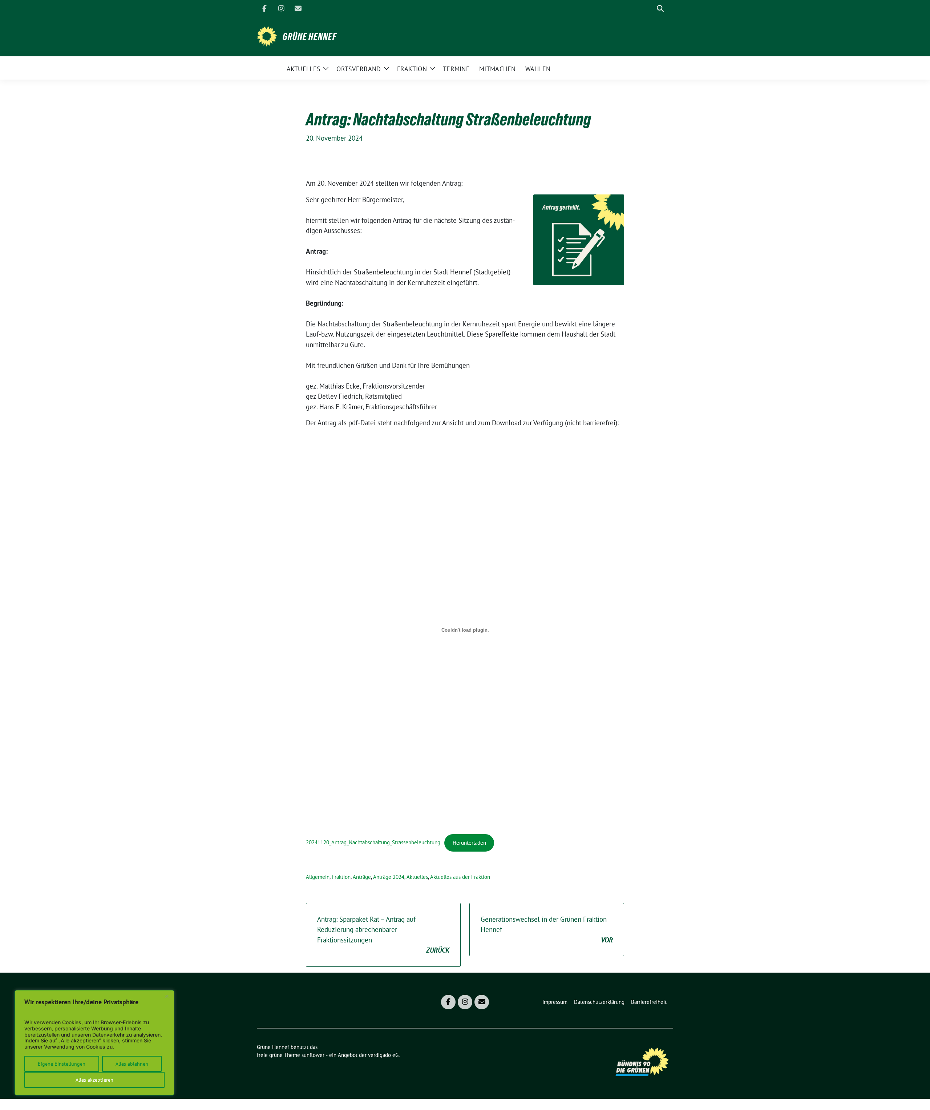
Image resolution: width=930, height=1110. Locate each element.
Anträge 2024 (388, 876)
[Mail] (298, 8)
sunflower (313, 1054)
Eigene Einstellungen (61, 1064)
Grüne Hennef (309, 36)
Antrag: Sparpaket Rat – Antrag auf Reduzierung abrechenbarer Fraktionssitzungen (383, 935)
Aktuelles (417, 876)
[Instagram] (281, 8)
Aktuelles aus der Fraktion (460, 876)
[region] (94, 1042)
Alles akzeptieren (94, 1080)
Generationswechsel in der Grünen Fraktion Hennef (547, 929)
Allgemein (317, 876)
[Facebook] (264, 8)
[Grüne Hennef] (267, 35)
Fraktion (341, 876)
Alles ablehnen (132, 1064)
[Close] (166, 996)
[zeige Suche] (660, 8)
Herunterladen (469, 842)
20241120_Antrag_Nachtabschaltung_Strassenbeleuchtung (373, 842)
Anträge (362, 876)
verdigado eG (383, 1054)
